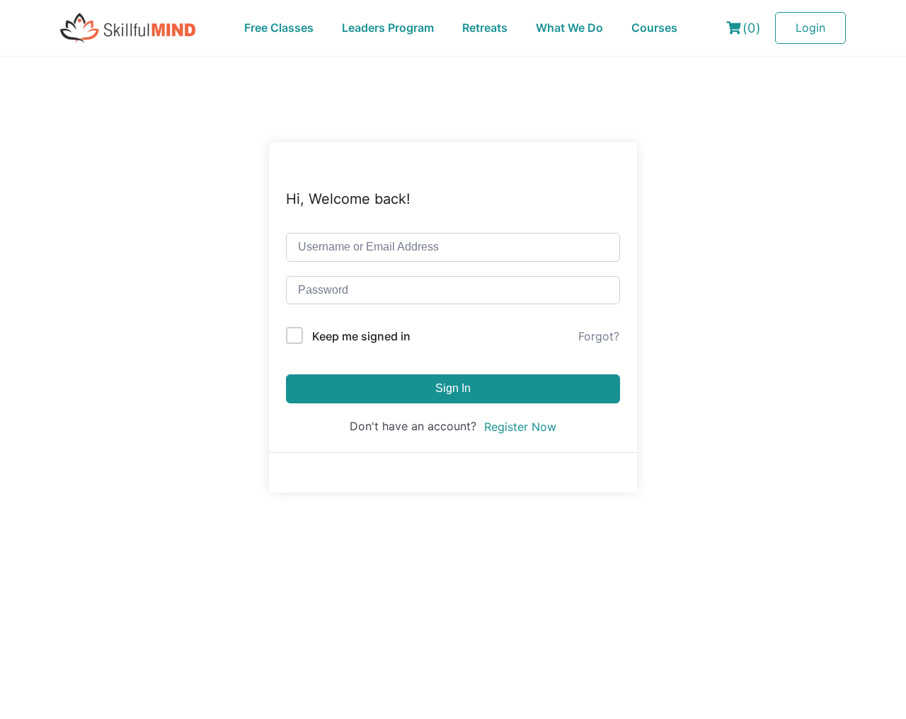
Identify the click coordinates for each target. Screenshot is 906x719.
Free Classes (279, 28)
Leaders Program (388, 28)
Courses (654, 28)
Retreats (485, 28)
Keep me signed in (361, 336)
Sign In (453, 388)
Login (810, 28)
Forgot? (598, 336)
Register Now (520, 427)
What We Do (569, 28)
